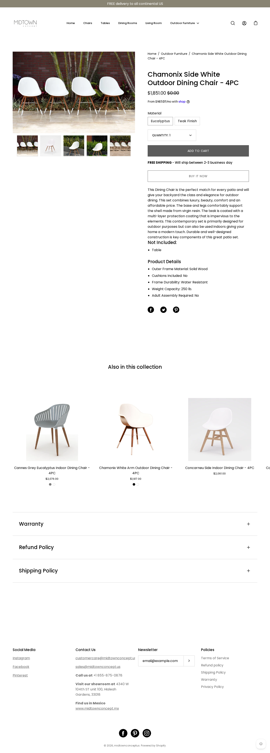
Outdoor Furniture (182, 23)
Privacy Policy (212, 686)
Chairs (87, 23)
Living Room (154, 23)
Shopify (161, 745)
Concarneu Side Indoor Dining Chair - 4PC (219, 467)
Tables (105, 23)
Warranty (31, 523)
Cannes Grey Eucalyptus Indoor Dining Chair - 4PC (52, 470)
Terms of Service (215, 658)
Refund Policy (36, 547)
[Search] (232, 23)
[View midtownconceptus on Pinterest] (135, 733)
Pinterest (20, 675)
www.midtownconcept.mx (97, 708)
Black (134, 484)
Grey (50, 484)
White (54, 484)
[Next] (135, 92)
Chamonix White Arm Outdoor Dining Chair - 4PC (136, 470)
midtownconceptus (127, 745)
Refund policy (212, 665)
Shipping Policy (38, 570)
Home (71, 23)
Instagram (21, 658)
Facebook (21, 666)
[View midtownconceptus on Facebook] (123, 733)
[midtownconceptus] (25, 23)
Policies (207, 650)
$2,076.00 (52, 479)
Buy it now (198, 176)
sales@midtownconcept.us (98, 666)
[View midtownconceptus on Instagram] (147, 733)
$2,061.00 (219, 473)
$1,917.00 (135, 479)
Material (154, 113)
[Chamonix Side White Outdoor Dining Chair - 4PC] (27, 145)
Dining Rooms (127, 23)
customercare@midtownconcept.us (106, 658)
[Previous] (12, 92)
